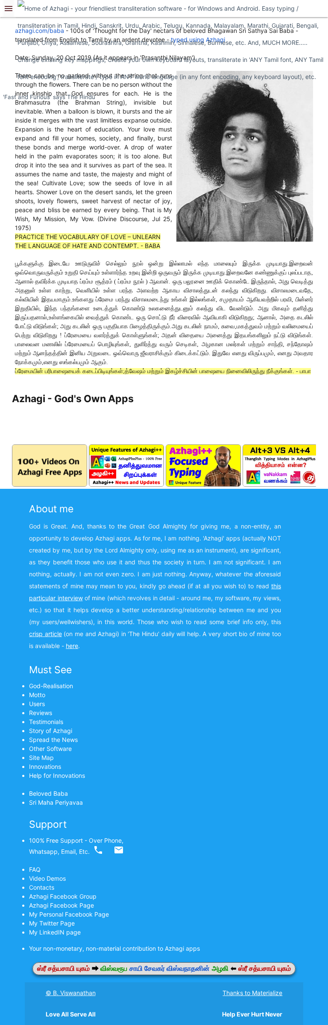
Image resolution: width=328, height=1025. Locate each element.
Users (37, 703)
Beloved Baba (48, 793)
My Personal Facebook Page (69, 914)
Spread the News (53, 739)
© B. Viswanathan (71, 992)
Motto (37, 694)
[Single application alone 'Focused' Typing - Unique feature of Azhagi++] (203, 484)
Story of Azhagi (50, 730)
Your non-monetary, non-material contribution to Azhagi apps (116, 948)
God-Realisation (51, 685)
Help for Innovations (57, 775)
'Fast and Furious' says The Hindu (49, 96)
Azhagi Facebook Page (61, 905)
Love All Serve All (71, 1014)
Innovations (45, 766)
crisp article (45, 633)
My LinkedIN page (55, 932)
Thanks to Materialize (252, 992)
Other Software (50, 748)
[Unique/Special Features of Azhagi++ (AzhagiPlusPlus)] (126, 484)
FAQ (35, 869)
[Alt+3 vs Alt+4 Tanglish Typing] (280, 484)
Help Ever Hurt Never (252, 1014)
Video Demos (47, 878)
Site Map (41, 757)
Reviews (40, 712)
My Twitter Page (52, 923)
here (72, 645)
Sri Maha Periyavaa (56, 802)
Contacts (41, 887)
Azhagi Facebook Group (63, 896)
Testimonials (46, 721)
